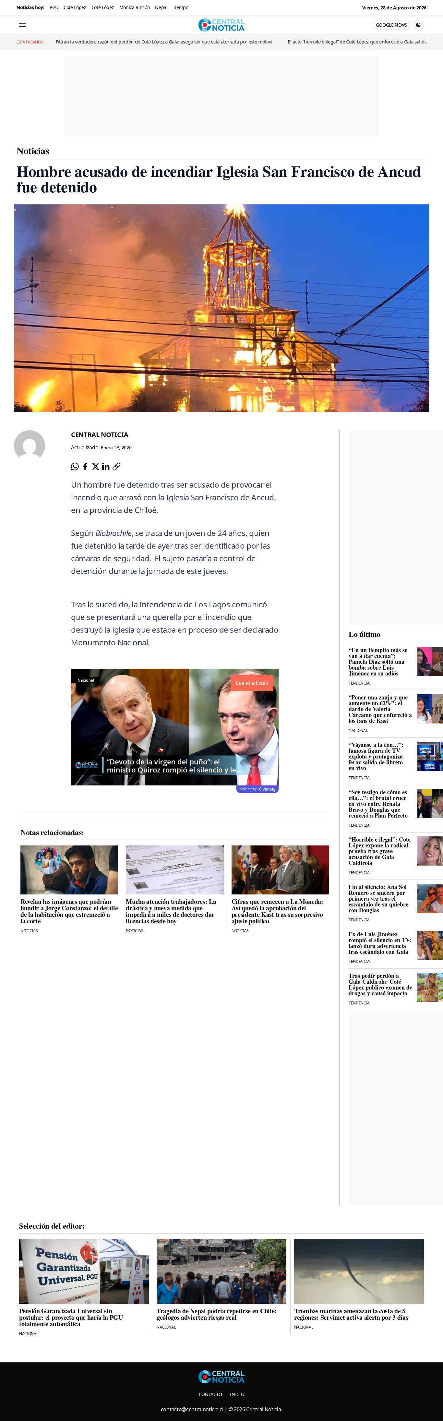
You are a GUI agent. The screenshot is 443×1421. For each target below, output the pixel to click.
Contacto (210, 1394)
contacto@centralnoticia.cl (192, 1409)
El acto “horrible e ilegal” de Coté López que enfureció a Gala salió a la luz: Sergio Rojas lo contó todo (295, 42)
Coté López (75, 7)
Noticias (33, 150)
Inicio (237, 1394)
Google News (391, 25)
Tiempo (180, 7)
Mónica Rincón (134, 7)
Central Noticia (99, 434)
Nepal (161, 7)
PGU (54, 7)
